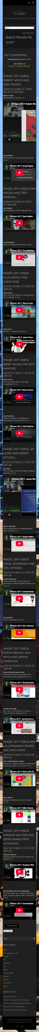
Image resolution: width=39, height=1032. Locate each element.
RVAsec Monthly (8, 973)
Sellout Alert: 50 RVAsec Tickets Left (14, 1010)
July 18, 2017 (8, 373)
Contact (5, 956)
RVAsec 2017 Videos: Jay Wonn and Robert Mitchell (18, 453)
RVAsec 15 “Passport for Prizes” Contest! (16, 1000)
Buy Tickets (8, 931)
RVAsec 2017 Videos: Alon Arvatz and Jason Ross (16, 277)
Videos (5, 92)
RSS (17, 1026)
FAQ (4, 966)
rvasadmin (18, 89)
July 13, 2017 (8, 665)
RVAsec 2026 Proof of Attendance (14, 1007)
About (5, 950)
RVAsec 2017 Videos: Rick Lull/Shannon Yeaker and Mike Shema (19, 746)
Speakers (6, 976)
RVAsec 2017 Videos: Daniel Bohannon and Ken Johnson (18, 563)
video (10, 289)
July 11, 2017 (8, 848)
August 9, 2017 (9, 89)
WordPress (10, 1022)
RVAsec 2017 (26, 59)
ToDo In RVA (7, 983)
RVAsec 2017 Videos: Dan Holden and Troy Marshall (19, 193)
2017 (12, 92)
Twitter (22, 1026)
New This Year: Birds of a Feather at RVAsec (17, 1003)
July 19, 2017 (8, 286)
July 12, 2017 (8, 754)
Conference (29, 89)
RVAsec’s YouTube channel (19, 66)
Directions (6, 963)
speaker (6, 289)
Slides (6, 160)
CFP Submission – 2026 (10, 953)
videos (21, 92)
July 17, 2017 (8, 462)
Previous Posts (12, 926)
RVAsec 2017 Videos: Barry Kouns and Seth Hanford (19, 364)
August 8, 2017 (9, 201)
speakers (16, 92)
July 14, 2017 (8, 572)
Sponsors (6, 980)
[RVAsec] (19, 11)
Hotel (5, 970)
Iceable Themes (28, 1022)
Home (23, 33)
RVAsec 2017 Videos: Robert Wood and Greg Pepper (16, 80)
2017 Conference (15, 55)
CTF (4, 960)
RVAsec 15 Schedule (10, 997)
